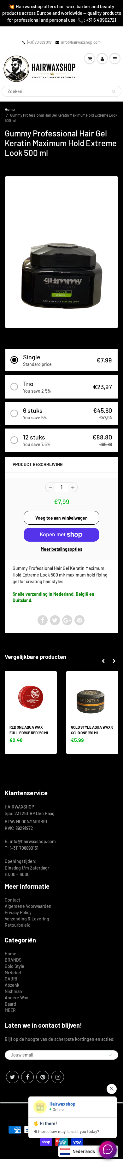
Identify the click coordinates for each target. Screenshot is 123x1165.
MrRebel (13, 972)
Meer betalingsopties (61, 549)
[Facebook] (27, 1077)
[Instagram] (57, 1077)
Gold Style (14, 966)
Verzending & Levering (27, 918)
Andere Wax (16, 997)
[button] (61, 360)
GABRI (11, 978)
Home (10, 109)
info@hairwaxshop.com (81, 42)
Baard (10, 1004)
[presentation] (103, 661)
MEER (10, 1010)
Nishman (13, 991)
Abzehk (12, 985)
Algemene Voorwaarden (28, 906)
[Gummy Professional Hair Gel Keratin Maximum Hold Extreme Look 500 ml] (61, 251)
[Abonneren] (110, 1055)
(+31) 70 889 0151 (39, 42)
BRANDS (13, 960)
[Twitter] (12, 1077)
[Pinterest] (42, 1077)
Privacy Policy (18, 912)
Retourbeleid (18, 925)
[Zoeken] (114, 91)
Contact (12, 900)
